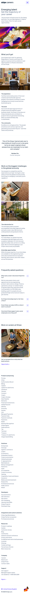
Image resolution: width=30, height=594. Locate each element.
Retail (3, 487)
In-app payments (6, 461)
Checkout (4, 389)
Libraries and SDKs (6, 502)
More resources (5, 549)
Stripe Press (4, 561)
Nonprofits (4, 482)
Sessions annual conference (9, 535)
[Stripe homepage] (3, 3)
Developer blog (5, 506)
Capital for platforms (7, 387)
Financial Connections (7, 403)
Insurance (4, 478)
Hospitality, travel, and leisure (9, 476)
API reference (5, 496)
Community (4, 533)
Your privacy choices (7, 547)
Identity (3, 406)
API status (4, 498)
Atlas (2, 380)
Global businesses (6, 459)
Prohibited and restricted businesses (12, 539)
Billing (3, 384)
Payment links (5, 416)
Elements (4, 401)
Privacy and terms (6, 537)
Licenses (3, 541)
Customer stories (6, 530)
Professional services (7, 483)
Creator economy (6, 472)
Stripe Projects (5, 504)
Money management (7, 465)
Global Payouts (5, 404)
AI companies (5, 470)
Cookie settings (6, 545)
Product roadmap (6, 526)
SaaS (2, 468)
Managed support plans (8, 572)
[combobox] (9, 589)
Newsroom (4, 560)
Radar (3, 421)
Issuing (3, 410)
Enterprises (4, 446)
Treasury (3, 433)
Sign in (3, 579)
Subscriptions (5, 427)
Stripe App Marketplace (8, 515)
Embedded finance (6, 455)
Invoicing (4, 408)
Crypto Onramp (5, 397)
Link (2, 412)
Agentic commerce (7, 449)
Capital (3, 385)
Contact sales (5, 563)
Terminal (3, 431)
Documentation (6, 495)
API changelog (5, 500)
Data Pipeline (5, 399)
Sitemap (3, 543)
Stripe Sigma (5, 425)
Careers (3, 558)
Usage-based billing (7, 437)
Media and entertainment (8, 480)
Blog (2, 532)
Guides (3, 528)
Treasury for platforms (8, 435)
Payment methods (6, 418)
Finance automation (7, 457)
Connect (3, 393)
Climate (3, 391)
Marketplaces (5, 463)
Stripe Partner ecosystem (8, 517)
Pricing (3, 378)
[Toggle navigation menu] (27, 2)
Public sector (5, 485)
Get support (4, 571)
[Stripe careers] (10, 2)
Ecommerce (4, 453)
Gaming (3, 474)
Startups (3, 448)
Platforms (4, 466)
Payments (4, 420)
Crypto (3, 395)
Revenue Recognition (7, 423)
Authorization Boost (7, 382)
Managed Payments (7, 414)
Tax (2, 429)
